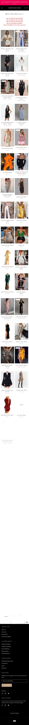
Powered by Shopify (14, 713)
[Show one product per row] (24, 622)
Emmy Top (21, 245)
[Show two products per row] (27, 622)
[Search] (24, 8)
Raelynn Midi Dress (21, 365)
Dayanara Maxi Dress (21, 531)
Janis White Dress (21, 73)
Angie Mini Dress (7, 511)
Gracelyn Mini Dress (21, 488)
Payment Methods (5, 648)
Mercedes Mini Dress (7, 415)
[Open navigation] (2, 7)
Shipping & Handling (6, 646)
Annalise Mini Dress (7, 245)
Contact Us (4, 632)
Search (3, 665)
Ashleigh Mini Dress (7, 464)
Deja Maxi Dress (7, 488)
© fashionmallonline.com (14, 711)
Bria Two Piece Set (21, 464)
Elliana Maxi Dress (21, 583)
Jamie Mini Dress (21, 220)
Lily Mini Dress (21, 415)
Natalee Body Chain (7, 558)
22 (19, 615)
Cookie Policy (5, 663)
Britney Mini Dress (21, 341)
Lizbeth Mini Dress (21, 390)
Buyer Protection (5, 651)
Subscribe (7, 685)
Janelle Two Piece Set (21, 511)
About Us (4, 629)
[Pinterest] (8, 693)
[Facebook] (2, 693)
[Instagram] (5, 693)
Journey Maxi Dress (7, 266)
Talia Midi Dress (7, 582)
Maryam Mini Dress (7, 148)
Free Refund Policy (6, 653)
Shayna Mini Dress (21, 147)
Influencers (4, 668)
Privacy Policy (5, 634)
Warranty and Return (6, 644)
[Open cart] (27, 8)
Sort (10, 622)
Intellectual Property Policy (7, 661)
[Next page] (22, 615)
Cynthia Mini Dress (21, 438)
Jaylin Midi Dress (7, 535)
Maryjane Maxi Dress (7, 292)
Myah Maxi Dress (7, 341)
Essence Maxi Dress (21, 316)
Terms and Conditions (6, 636)
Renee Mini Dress (22, 196)
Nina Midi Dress (7, 172)
